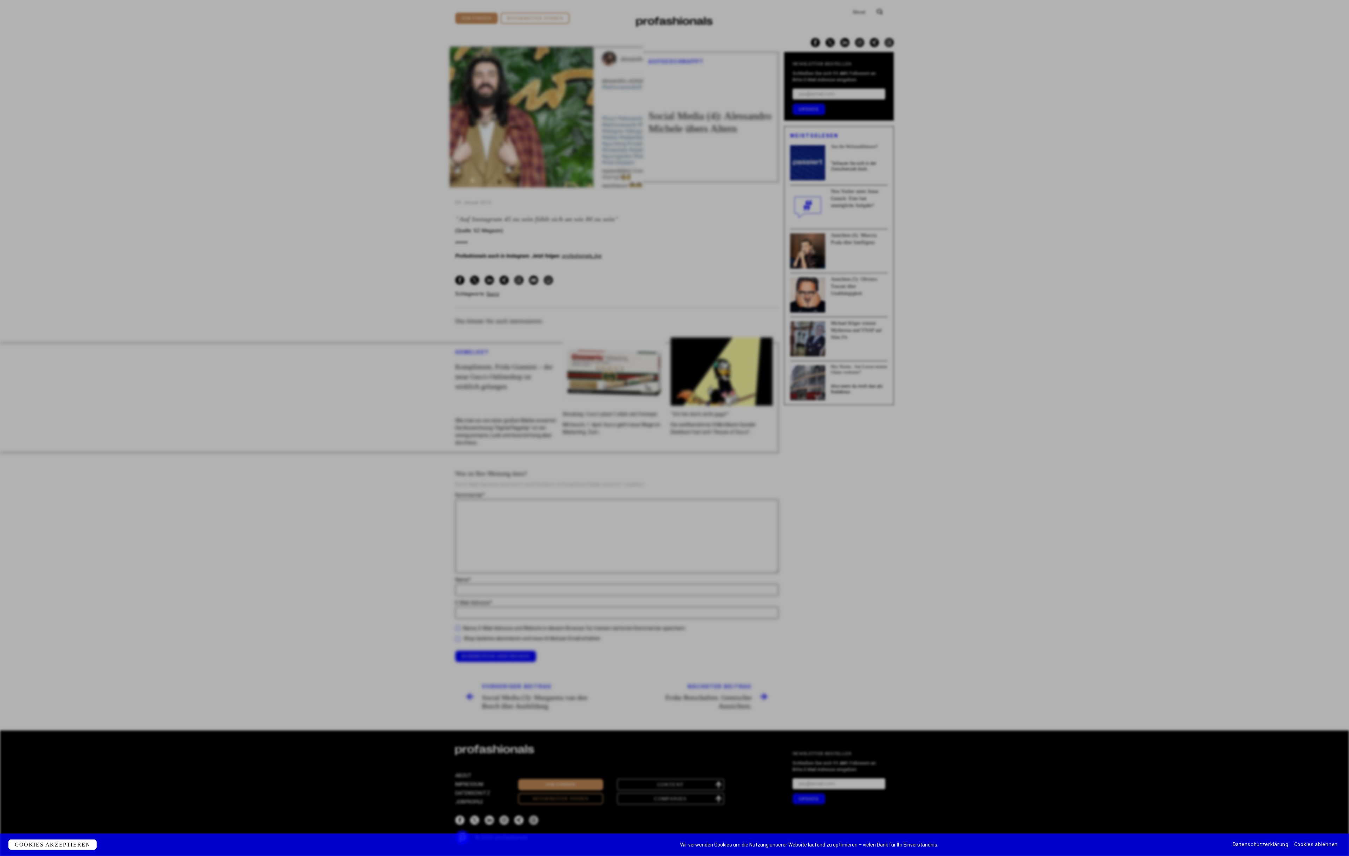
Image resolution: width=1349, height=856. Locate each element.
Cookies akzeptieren (52, 845)
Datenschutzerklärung (1261, 844)
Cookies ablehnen (1316, 844)
